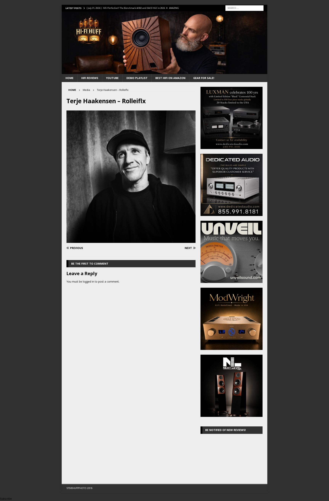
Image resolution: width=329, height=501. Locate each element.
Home (69, 78)
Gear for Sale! (203, 78)
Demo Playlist (137, 78)
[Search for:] (244, 8)
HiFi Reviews (89, 78)
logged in (88, 281)
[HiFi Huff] (164, 71)
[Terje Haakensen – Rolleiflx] (131, 240)
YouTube (112, 78)
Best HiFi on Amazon (170, 78)
